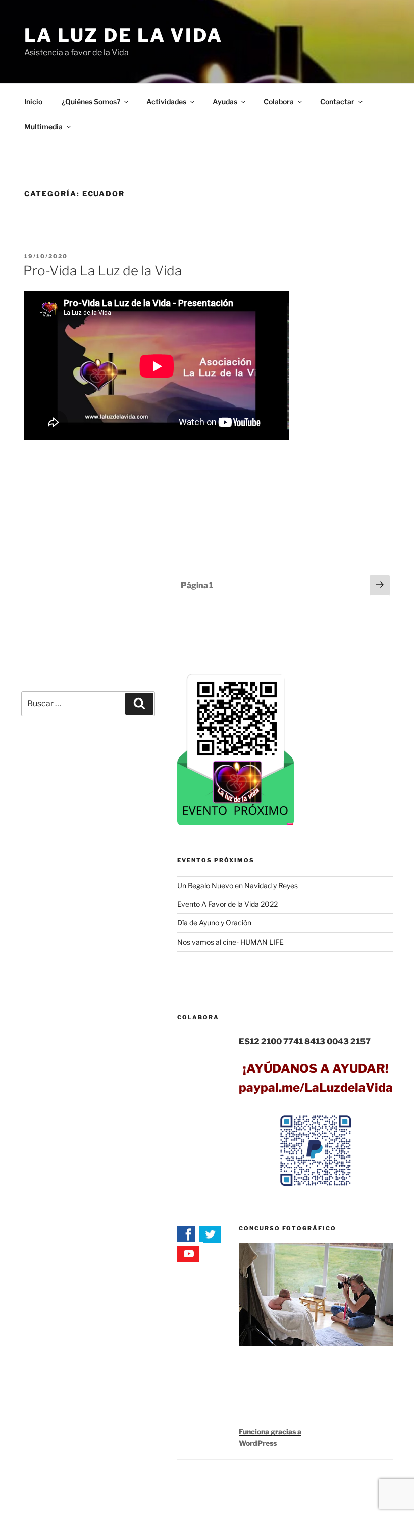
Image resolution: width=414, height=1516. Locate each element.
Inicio (33, 101)
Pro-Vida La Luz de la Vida (102, 270)
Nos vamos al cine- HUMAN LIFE (230, 942)
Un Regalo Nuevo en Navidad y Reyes (237, 885)
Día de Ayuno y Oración (214, 922)
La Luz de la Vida (123, 35)
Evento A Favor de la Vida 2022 (227, 904)
